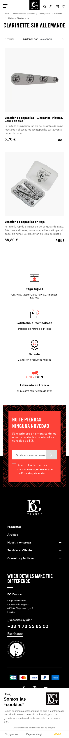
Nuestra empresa (19, 543)
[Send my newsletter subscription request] (51, 454)
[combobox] (52, 39)
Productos (14, 527)
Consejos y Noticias (20, 558)
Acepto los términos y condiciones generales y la (35, 469)
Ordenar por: (30, 39)
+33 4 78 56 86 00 (27, 626)
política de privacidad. (32, 473)
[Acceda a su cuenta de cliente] (51, 6)
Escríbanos (15, 633)
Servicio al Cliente (19, 550)
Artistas (12, 535)
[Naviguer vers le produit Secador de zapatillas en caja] (34, 184)
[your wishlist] (63, 6)
